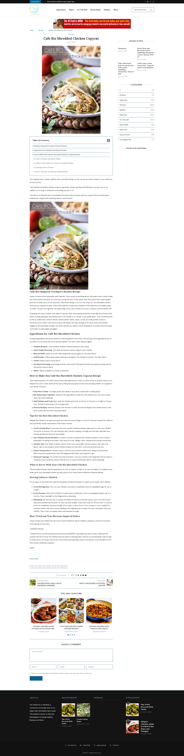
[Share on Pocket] (83, 575)
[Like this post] (73, 575)
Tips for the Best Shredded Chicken (48, 159)
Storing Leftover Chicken (44, 167)
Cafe (32, 567)
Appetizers (61, 10)
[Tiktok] (153, 2)
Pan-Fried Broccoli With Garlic (67, 721)
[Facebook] (145, 2)
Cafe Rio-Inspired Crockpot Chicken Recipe (50, 146)
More (116, 10)
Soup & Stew (137, 135)
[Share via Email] (85, 575)
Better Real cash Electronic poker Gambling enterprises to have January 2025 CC (145, 52)
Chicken (41, 30)
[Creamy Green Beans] (83, 710)
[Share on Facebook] (76, 575)
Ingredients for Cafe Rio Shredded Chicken (50, 150)
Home (32, 30)
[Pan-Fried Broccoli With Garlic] (68, 710)
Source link (34, 559)
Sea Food (137, 130)
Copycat (48, 567)
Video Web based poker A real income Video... (63, 2)
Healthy (107, 10)
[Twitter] (148, 2)
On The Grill (82, 10)
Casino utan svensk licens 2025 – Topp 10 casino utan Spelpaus (145, 65)
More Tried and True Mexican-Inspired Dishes (52, 172)
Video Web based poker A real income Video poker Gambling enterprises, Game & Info (126, 68)
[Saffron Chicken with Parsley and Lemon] (99, 610)
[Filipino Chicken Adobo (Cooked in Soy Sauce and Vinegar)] (43, 610)
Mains (71, 10)
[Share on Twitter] (78, 575)
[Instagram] (150, 2)
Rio (56, 567)
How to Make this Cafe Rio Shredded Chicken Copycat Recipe (57, 154)
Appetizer (137, 100)
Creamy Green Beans (82, 720)
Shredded (63, 567)
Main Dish (137, 115)
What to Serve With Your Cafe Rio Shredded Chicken (54, 163)
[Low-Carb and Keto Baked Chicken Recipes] (71, 610)
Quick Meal (137, 125)
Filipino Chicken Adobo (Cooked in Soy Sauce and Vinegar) (147, 726)
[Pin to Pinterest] (80, 575)
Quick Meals (95, 10)
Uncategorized (137, 139)
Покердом (122, 48)
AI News (137, 95)
